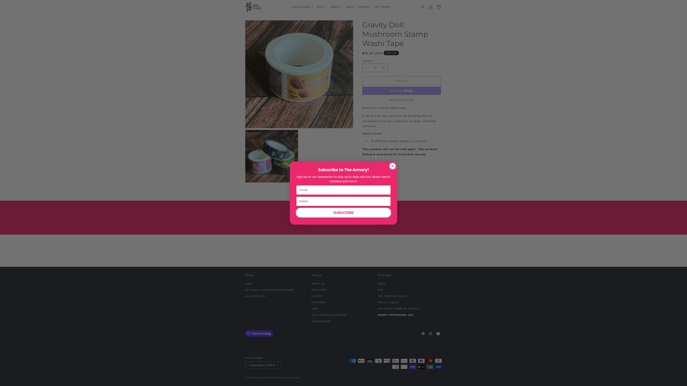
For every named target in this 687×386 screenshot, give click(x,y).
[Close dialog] (392, 166)
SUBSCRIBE (343, 213)
